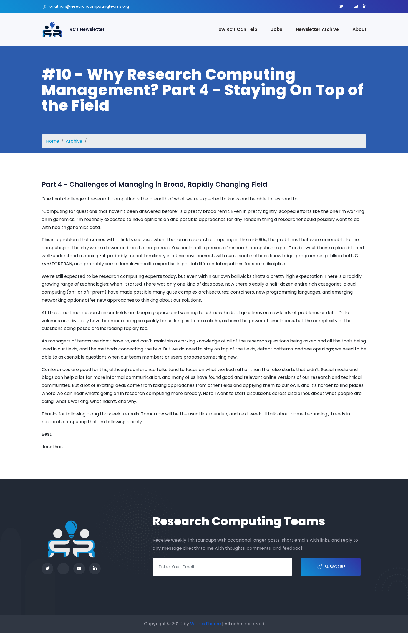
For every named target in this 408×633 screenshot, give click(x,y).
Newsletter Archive (317, 29)
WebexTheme (205, 624)
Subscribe (334, 566)
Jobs (276, 29)
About (359, 29)
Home (52, 141)
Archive (74, 141)
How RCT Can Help (236, 29)
